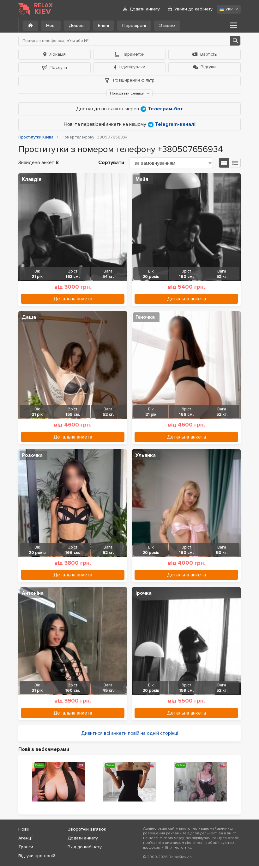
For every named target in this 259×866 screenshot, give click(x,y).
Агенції (25, 838)
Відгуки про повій (36, 855)
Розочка (32, 455)
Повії (23, 829)
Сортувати (111, 162)
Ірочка (144, 593)
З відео (167, 25)
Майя (142, 179)
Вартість (208, 54)
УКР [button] (229, 9)
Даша (29, 317)
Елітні (103, 25)
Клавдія (31, 179)
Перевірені (134, 25)
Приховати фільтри (127, 93)
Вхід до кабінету (85, 847)
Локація (57, 54)
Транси (25, 847)
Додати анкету (145, 9)
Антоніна (33, 593)
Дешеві (77, 25)
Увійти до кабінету (193, 9)
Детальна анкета (72, 299)
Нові (51, 25)
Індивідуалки (132, 67)
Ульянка (146, 455)
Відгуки (208, 67)
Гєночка (145, 317)
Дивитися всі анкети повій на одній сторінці (129, 733)
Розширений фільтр (133, 80)
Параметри (133, 54)
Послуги (58, 67)
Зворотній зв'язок (87, 829)
